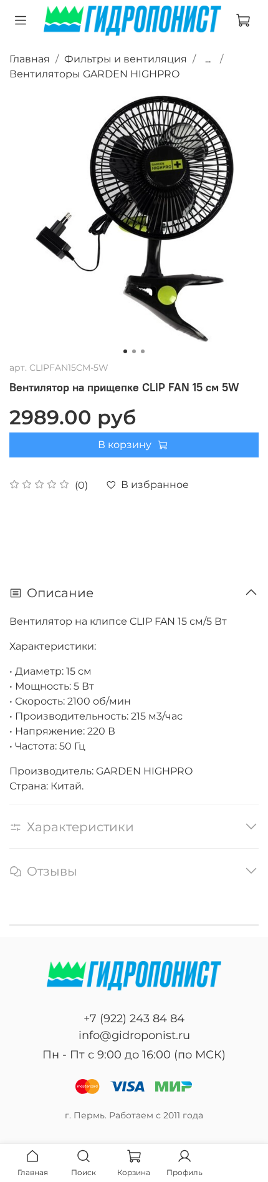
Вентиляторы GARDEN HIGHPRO (94, 74)
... (208, 59)
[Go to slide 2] (134, 351)
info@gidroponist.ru (134, 1035)
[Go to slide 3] (143, 351)
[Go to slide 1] (125, 351)
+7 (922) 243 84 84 (134, 1018)
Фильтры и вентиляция (125, 59)
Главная (29, 59)
